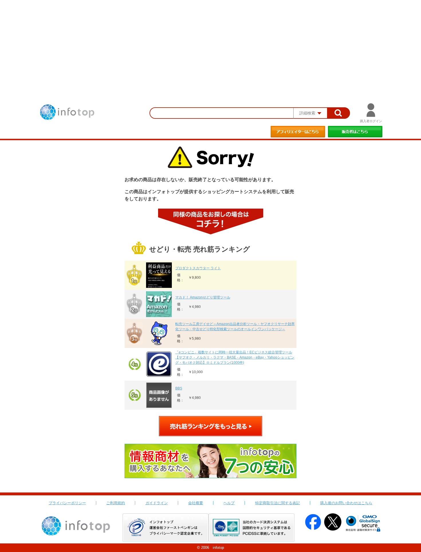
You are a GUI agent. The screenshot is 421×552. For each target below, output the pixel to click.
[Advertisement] (210, 43)
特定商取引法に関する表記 (277, 503)
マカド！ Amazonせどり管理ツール (202, 297)
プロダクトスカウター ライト (198, 268)
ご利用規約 (115, 503)
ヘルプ (229, 503)
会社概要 (195, 503)
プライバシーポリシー (67, 503)
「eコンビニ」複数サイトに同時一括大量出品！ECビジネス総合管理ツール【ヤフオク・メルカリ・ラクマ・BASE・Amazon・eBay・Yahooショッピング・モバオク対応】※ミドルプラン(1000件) (234, 357)
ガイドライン (156, 503)
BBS (178, 388)
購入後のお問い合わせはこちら (346, 503)
